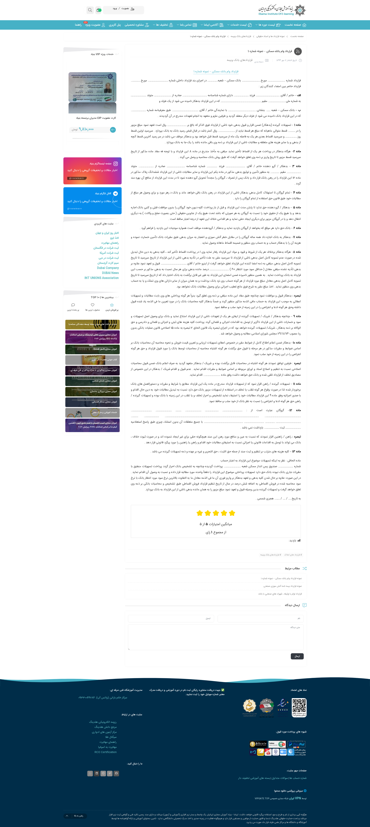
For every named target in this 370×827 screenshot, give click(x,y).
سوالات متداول (280, 778)
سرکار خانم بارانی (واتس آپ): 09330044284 (102, 697)
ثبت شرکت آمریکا (109, 253)
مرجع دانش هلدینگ (105, 727)
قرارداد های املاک (292, 555)
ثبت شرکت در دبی (109, 258)
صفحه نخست (297, 36)
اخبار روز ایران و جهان (107, 233)
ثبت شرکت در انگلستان (106, 248)
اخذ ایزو (114, 238)
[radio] (232, 513)
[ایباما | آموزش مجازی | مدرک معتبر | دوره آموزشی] (277, 10)
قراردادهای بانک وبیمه (241, 36)
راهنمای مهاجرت (110, 243)
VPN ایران (295, 798)
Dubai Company (108, 268)
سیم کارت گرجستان (108, 263)
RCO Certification (106, 752)
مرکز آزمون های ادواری (104, 732)
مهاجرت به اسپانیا (107, 747)
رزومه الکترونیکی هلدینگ (103, 722)
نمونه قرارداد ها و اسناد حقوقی (270, 36)
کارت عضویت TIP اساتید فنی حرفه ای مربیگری (67, 120)
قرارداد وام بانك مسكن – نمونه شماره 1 (215, 71)
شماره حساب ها (298, 778)
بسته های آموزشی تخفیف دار (254, 778)
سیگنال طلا (111, 737)
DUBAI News (110, 273)
